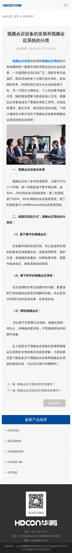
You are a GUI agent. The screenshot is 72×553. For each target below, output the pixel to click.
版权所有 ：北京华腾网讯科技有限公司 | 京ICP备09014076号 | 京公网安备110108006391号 (36, 548)
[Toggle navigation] (65, 5)
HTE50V (13, 430)
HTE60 (12, 472)
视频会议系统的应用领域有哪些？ (34, 390)
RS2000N (14, 441)
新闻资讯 (28, 16)
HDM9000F (16, 451)
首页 (16, 16)
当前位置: (7, 16)
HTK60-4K (15, 462)
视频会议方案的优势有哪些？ (31, 384)
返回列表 (54, 403)
